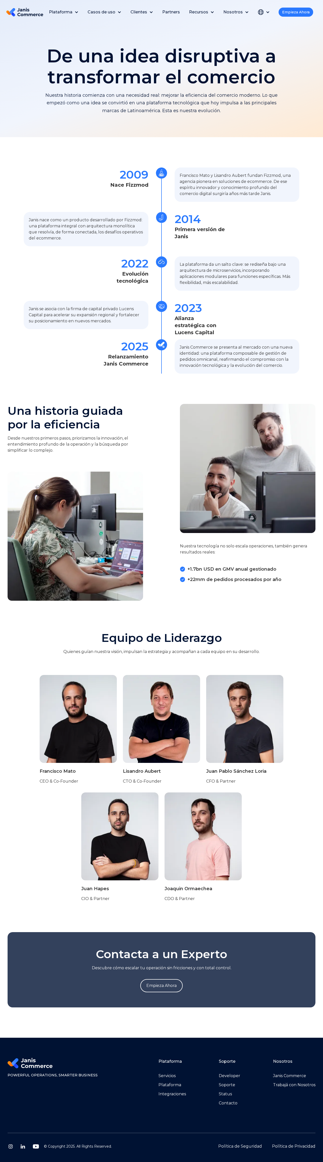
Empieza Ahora (296, 12)
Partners (171, 12)
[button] (64, 12)
